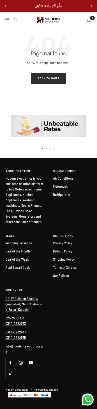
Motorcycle (60, 186)
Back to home (48, 78)
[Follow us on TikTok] (10, 373)
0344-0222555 (15, 338)
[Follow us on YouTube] (31, 363)
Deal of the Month (17, 251)
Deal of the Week (17, 259)
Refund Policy (62, 251)
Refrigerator (61, 195)
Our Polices (61, 276)
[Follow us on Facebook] (10, 363)
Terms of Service (65, 267)
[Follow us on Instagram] (21, 363)
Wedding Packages (18, 243)
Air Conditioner (64, 178)
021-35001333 (14, 318)
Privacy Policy (62, 243)
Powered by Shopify (46, 389)
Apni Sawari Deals (17, 267)
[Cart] (89, 19)
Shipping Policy (64, 259)
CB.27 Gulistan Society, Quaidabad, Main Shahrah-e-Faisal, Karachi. (23, 304)
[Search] (16, 20)
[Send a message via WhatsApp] (88, 399)
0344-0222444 (15, 332)
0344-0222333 (15, 324)
